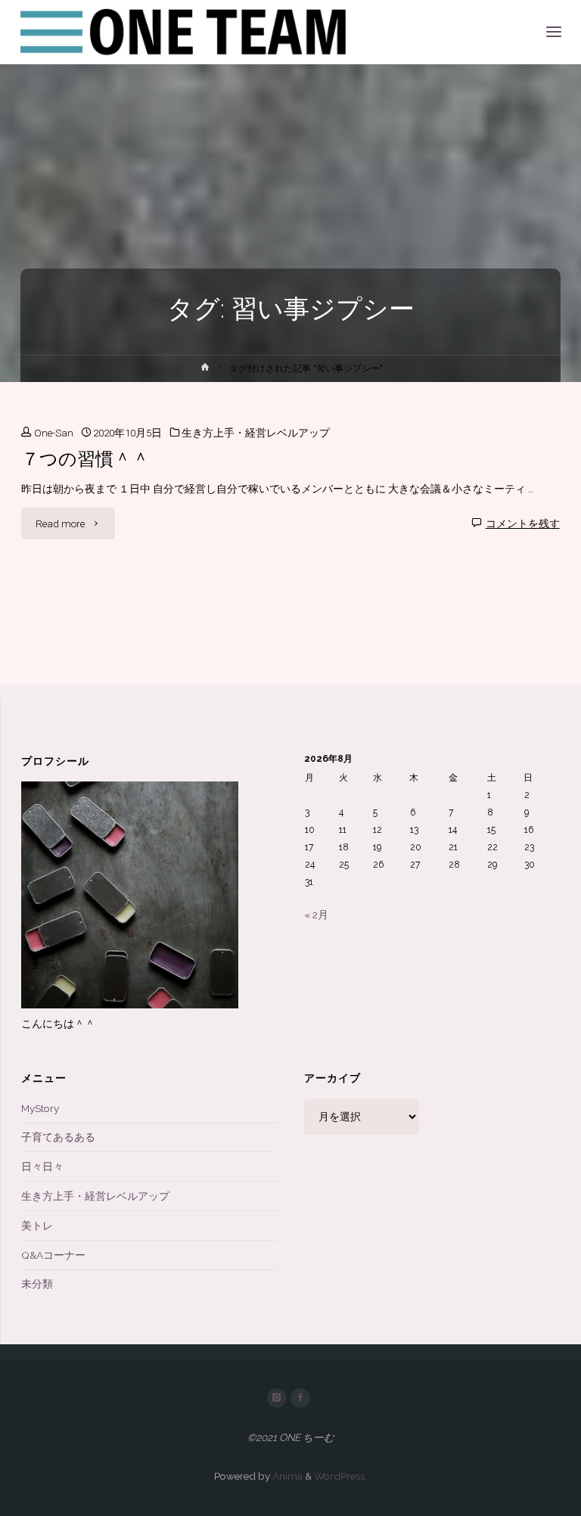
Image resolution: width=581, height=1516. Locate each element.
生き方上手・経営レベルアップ (256, 433)
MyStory (40, 1108)
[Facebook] (300, 1398)
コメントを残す (523, 523)
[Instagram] (277, 1398)
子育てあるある (58, 1137)
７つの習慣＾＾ (85, 459)
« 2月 (316, 915)
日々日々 (42, 1166)
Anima (286, 1476)
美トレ (37, 1225)
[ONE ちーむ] (185, 32)
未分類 (37, 1284)
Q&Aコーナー (53, 1255)
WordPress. (340, 1476)
